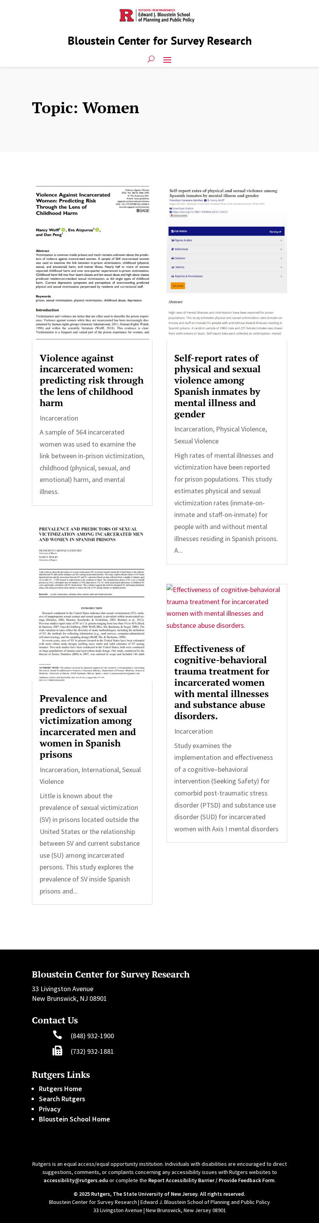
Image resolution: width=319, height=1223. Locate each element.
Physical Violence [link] (240, 428)
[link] (92, 263)
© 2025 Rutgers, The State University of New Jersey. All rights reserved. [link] (159, 1193)
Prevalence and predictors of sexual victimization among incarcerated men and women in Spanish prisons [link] (88, 726)
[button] (167, 59)
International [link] (100, 769)
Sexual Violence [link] (196, 440)
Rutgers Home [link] (60, 1088)
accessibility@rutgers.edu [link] (76, 1180)
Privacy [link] (50, 1108)
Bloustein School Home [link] (74, 1118)
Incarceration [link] (59, 418)
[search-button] (151, 59)
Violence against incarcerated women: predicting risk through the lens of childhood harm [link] (92, 380)
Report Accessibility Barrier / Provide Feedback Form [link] (211, 1180)
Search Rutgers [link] (62, 1098)
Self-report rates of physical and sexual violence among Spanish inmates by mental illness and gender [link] (217, 386)
